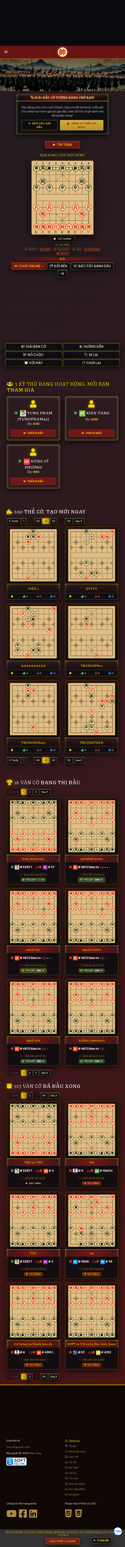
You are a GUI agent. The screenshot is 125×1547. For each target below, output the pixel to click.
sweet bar (33, 949)
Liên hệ (72, 1472)
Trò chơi (73, 1478)
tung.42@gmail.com (18, 1446)
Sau (77, 520)
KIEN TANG (98, 412)
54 (44, 1095)
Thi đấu (72, 1445)
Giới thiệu (73, 1467)
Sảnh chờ (73, 1456)
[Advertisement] (62, 23)
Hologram (74, 1494)
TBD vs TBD (33, 1162)
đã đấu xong (62, 1085)
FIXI (33, 1253)
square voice (91, 949)
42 (53, 520)
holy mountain (33, 858)
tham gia (20, 389)
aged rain (33, 1040)
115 (69, 520)
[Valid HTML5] (69, 1513)
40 (38, 520)
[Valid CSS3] (78, 1513)
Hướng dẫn (93, 346)
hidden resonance (92, 1040)
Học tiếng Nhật (76, 1488)
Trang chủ (74, 1440)
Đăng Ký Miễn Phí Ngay (83, 125)
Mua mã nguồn (76, 1483)
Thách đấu (35, 432)
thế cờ (34, 511)
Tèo (91, 1162)
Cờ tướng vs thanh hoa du (33, 1344)
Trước (15, 520)
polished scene (92, 858)
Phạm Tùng (35, 1453)
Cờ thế (72, 1462)
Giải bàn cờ (35, 346)
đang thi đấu (60, 782)
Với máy (35, 363)
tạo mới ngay (66, 511)
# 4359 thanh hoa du (56, 1352)
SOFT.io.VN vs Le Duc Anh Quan (92, 1344)
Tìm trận (64, 145)
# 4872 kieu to (88, 867)
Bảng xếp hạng (77, 1451)
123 (91, 1253)
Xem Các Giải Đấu (41, 125)
